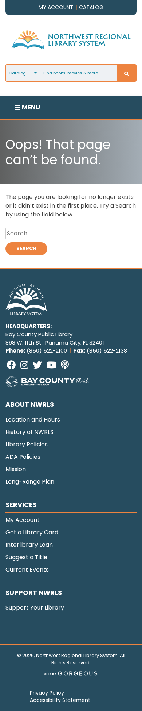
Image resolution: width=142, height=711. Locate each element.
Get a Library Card (31, 532)
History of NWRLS (29, 432)
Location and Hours (32, 419)
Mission (15, 469)
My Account (22, 520)
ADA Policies (22, 457)
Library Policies (26, 444)
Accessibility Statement (60, 700)
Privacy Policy (47, 692)
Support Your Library (34, 607)
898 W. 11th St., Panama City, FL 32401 (54, 342)
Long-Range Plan (29, 481)
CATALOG (91, 7)
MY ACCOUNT (56, 7)
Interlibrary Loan (29, 545)
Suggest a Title (26, 557)
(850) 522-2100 (47, 350)
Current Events (27, 569)
